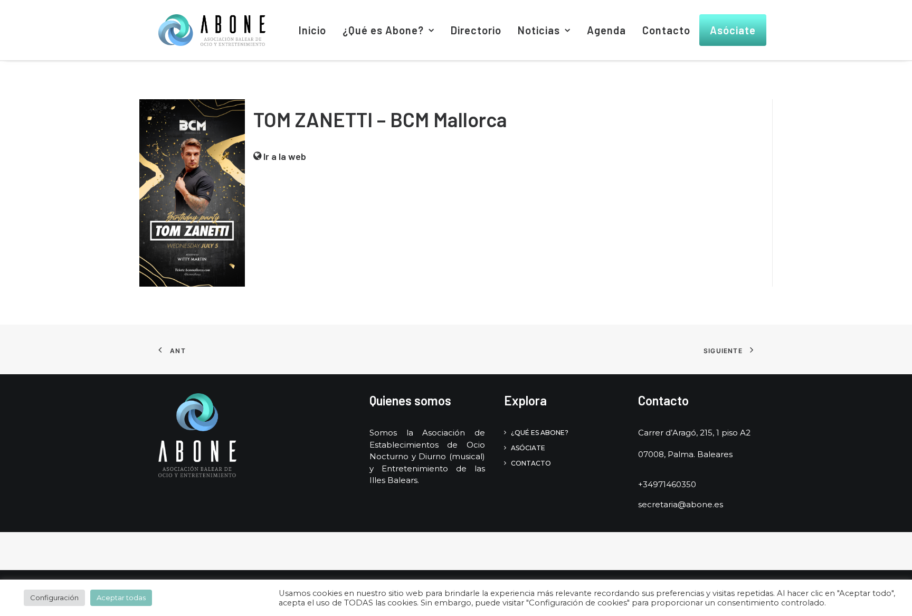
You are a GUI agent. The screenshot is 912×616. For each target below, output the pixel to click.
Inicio (312, 30)
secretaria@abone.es (680, 504)
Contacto (666, 30)
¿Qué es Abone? (383, 30)
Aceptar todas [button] (121, 597)
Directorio (476, 30)
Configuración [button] (54, 597)
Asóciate (733, 30)
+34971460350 (667, 484)
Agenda (606, 30)
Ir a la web (283, 156)
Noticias (539, 30)
